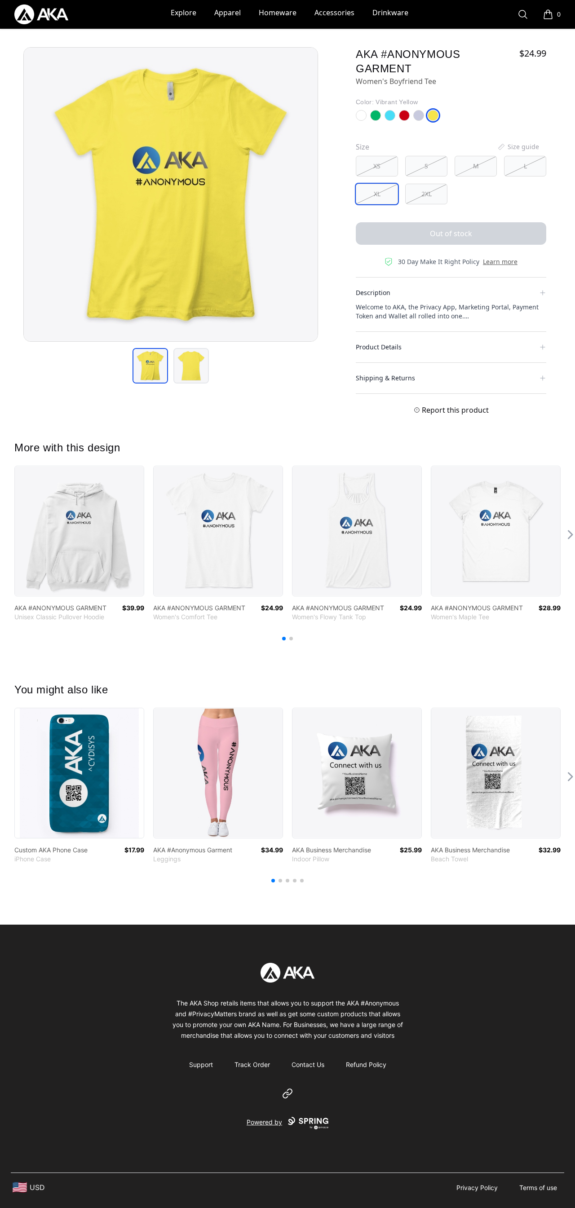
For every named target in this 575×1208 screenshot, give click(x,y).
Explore (183, 13)
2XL (426, 194)
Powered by (264, 1122)
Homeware (277, 13)
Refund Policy (366, 1064)
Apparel (227, 13)
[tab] (150, 366)
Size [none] (362, 147)
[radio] (377, 166)
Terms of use (538, 1187)
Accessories (334, 13)
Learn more (500, 261)
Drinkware (390, 13)
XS (376, 166)
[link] (79, 531)
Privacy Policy (477, 1187)
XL (377, 194)
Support (201, 1064)
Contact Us (308, 1064)
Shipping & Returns (385, 378)
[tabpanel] (170, 194)
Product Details (379, 347)
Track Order (252, 1064)
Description (373, 292)
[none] (518, 146)
